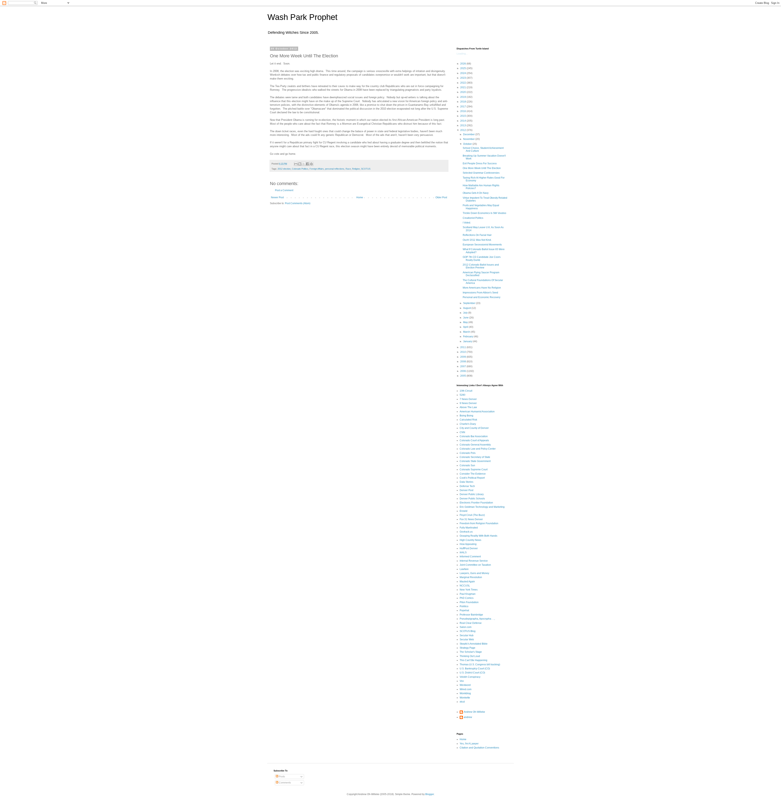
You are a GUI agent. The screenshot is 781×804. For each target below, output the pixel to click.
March (467, 331)
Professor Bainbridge (471, 614)
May (465, 322)
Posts (281, 776)
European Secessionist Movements (482, 244)
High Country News (470, 540)
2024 (463, 73)
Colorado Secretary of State (475, 457)
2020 (463, 92)
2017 (463, 106)
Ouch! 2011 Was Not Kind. (477, 240)
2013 (463, 125)
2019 (463, 97)
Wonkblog (465, 693)
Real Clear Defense (471, 623)
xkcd (462, 701)
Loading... (462, 53)
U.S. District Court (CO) (472, 672)
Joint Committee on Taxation (475, 564)
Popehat (464, 610)
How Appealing (468, 544)
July (465, 312)
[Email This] (296, 164)
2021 (463, 87)
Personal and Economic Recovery (481, 297)
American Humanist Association (477, 411)
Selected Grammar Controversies (481, 172)
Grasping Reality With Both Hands (478, 535)
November (469, 139)
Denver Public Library (472, 494)
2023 (463, 77)
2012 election (284, 169)
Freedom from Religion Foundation (479, 523)
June (466, 317)
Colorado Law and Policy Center (478, 448)
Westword (465, 685)
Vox (462, 681)
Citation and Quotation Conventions (479, 747)
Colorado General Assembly (475, 444)
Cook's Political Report (472, 477)
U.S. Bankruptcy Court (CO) (475, 668)
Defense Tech (467, 486)
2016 (463, 111)
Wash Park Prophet (302, 17)
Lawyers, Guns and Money (474, 573)
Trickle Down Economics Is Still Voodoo (484, 213)
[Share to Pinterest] (311, 164)
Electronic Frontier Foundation (476, 502)
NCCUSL (465, 585)
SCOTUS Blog (468, 631)
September (469, 303)
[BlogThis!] (300, 164)
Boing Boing (466, 415)
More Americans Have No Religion (482, 287)
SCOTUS (365, 169)
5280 (462, 394)
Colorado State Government (475, 461)
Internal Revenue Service (474, 560)
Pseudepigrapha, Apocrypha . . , (477, 618)
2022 (463, 82)
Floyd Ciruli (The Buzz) (472, 515)
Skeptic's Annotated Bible (474, 643)
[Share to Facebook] (307, 164)
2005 (463, 375)
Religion (356, 169)
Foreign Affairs (317, 169)
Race (348, 169)
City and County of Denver (474, 428)
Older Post (441, 197)
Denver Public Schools (472, 498)
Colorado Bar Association (474, 436)
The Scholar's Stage (471, 651)
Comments (284, 782)
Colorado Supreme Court (474, 469)
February (468, 336)
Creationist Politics (473, 218)
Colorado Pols (468, 453)
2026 (463, 63)
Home (359, 197)
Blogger (429, 794)
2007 (463, 366)
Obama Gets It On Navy (476, 193)
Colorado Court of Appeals (474, 440)
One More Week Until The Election (482, 168)
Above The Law (468, 407)
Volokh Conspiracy (470, 676)
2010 (463, 352)
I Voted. (467, 222)
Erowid (463, 511)
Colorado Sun (467, 465)
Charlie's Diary (468, 424)
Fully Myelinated (469, 527)
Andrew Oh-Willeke (474, 711)
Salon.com (465, 627)
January (468, 341)
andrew (468, 717)
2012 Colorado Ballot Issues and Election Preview (481, 266)
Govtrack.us (466, 531)
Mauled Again (467, 581)
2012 (463, 130)
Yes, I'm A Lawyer (469, 743)
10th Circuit (466, 390)
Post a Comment (284, 190)
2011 (463, 347)
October (467, 144)
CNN (462, 432)
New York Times (469, 589)
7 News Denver (468, 399)
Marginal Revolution (471, 577)
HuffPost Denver (469, 548)
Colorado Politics (300, 169)
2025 (463, 68)
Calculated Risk (468, 419)
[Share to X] (304, 164)
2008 (463, 361)
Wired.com (465, 689)
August (467, 308)
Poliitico (464, 606)
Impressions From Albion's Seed (480, 292)
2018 (463, 101)
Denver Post (466, 490)
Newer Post (277, 197)
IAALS (463, 552)
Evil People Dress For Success (480, 163)
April (466, 327)
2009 (463, 356)
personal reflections (334, 169)
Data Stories (466, 481)
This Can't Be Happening (473, 660)
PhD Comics (466, 598)
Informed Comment (470, 556)
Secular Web (467, 639)
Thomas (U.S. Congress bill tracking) (480, 664)
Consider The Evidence (473, 473)
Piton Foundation (469, 602)
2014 (463, 120)
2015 (463, 115)
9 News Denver (468, 403)
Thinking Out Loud (470, 656)
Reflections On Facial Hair (477, 235)
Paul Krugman (468, 594)
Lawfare (464, 569)
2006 (463, 371)
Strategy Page (467, 647)
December (469, 134)
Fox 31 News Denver (471, 519)
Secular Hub (466, 635)
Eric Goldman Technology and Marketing (482, 506)
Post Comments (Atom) (297, 203)
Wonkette (465, 697)
